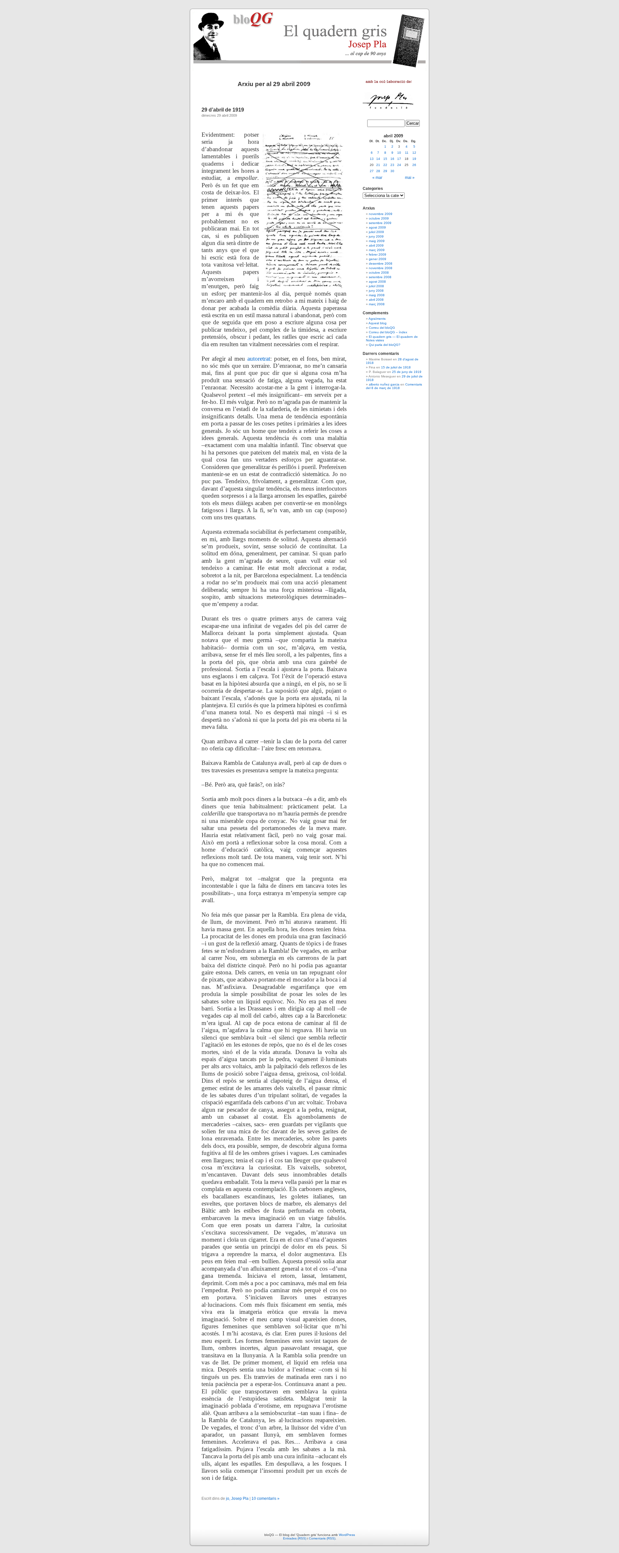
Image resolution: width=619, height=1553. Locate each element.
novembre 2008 (380, 268)
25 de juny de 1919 (406, 372)
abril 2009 (376, 245)
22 (385, 165)
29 (385, 171)
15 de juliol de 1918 (396, 367)
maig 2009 (377, 241)
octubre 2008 (379, 272)
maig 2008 (377, 295)
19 (414, 159)
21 (378, 165)
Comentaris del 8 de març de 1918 (394, 386)
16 (392, 159)
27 (372, 171)
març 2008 (377, 304)
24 (399, 165)
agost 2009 (377, 227)
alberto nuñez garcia (384, 384)
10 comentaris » (265, 1498)
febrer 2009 (377, 254)
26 (414, 165)
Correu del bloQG (382, 327)
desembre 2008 (380, 263)
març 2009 (377, 250)
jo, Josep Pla (237, 1498)
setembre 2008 (380, 277)
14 (378, 159)
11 (406, 152)
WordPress (347, 1535)
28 (378, 171)
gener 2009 (377, 259)
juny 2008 (376, 290)
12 (414, 152)
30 (392, 171)
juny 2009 (376, 236)
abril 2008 (376, 299)
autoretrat (258, 358)
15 (385, 159)
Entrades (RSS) (294, 1538)
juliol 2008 (376, 286)
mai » (410, 177)
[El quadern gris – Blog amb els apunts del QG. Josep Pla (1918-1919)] (309, 38)
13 (372, 159)
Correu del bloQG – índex (388, 332)
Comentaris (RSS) (322, 1538)
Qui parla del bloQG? (384, 345)
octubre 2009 (379, 218)
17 (399, 159)
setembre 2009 (380, 223)
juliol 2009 (376, 232)
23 (392, 165)
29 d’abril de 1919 (222, 109)
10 (399, 152)
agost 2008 (377, 281)
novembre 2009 (380, 214)
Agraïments (377, 318)
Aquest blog (377, 323)
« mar (377, 177)
